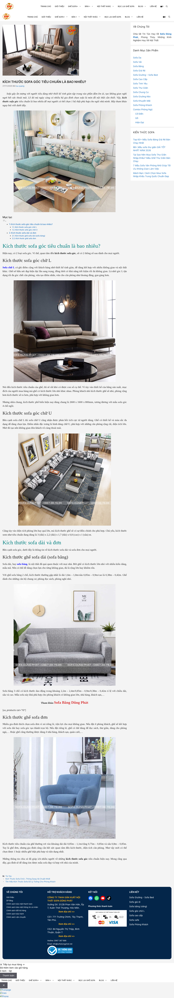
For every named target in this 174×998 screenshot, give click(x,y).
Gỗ (136, 118)
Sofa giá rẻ (134, 902)
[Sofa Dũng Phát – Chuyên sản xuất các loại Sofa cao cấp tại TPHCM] (6, 17)
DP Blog (9, 900)
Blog (140, 6)
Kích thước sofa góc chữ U (26, 230)
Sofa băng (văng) (138, 906)
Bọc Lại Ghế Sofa (126, 6)
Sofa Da (137, 57)
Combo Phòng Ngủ (142, 109)
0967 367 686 (60, 940)
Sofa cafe (134, 920)
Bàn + (87, 6)
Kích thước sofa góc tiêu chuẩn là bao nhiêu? (32, 224)
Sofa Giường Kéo (141, 96)
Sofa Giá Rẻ (139, 70)
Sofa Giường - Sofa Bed (141, 897)
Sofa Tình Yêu (140, 83)
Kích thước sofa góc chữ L (26, 227)
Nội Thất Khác (104, 6)
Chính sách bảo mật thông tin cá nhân (22, 907)
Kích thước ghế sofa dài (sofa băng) (30, 236)
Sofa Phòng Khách (142, 105)
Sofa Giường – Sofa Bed (145, 75)
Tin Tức (8, 876)
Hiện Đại (139, 122)
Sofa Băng (138, 66)
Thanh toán (8, 975)
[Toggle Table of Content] (4, 221)
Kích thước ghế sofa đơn (26, 238)
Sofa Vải (137, 62)
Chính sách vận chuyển (16, 917)
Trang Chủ (46, 6)
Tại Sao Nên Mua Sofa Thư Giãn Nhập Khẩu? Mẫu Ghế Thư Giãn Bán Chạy (151, 157)
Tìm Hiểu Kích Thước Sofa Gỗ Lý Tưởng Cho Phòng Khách (30, 882)
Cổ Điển (139, 114)
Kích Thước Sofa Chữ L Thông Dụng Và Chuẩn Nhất (27, 879)
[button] (167, 6)
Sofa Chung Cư (141, 92)
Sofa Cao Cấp (140, 79)
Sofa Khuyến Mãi (141, 101)
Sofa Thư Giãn (140, 88)
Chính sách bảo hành (15, 914)
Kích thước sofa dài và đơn (23, 233)
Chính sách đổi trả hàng (16, 910)
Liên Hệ (153, 6)
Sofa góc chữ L (137, 911)
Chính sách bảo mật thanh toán (19, 904)
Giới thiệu (10, 897)
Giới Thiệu (59, 6)
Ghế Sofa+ (73, 6)
